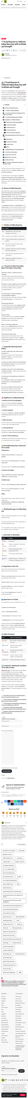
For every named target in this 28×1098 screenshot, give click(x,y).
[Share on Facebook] (5, 50)
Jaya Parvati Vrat (7, 916)
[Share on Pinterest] (12, 801)
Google (19, 876)
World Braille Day (20, 954)
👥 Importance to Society (10, 157)
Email (5, 726)
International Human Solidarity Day (12, 905)
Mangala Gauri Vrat (8, 924)
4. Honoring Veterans (11, 130)
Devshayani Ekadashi (8, 865)
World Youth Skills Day (9, 972)
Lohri (17, 920)
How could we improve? (7, 730)
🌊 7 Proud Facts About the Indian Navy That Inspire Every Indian (14, 113)
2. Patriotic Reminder (11, 124)
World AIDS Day (7, 954)
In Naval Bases (9, 139)
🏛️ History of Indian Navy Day (11, 108)
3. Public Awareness (10, 127)
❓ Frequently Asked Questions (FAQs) (13, 117)
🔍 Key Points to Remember (10, 152)
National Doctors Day (8, 935)
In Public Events (9, 144)
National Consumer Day (9, 931)
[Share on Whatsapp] (9, 50)
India (18, 884)
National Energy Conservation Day (12, 939)
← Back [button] (3, 717)
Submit (21, 1071)
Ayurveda (21, 850)
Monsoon (19, 924)
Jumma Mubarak (20, 916)
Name (5, 721)
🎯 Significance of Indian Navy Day (12, 119)
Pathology (5, 942)
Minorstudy (7, 53)
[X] (11, 1080)
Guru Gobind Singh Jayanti (10, 880)
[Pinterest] (17, 1080)
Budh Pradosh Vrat (8, 858)
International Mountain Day (10, 909)
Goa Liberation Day (8, 876)
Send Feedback (6, 771)
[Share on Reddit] (25, 801)
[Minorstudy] (5, 1)
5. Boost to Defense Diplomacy (13, 132)
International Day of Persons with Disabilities (12, 901)
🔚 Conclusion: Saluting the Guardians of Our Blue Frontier (13, 163)
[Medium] (20, 1080)
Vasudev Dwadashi (8, 950)
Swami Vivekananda (8, 946)
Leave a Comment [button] (22, 844)
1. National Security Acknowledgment (14, 122)
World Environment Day (9, 965)
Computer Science (19, 861)
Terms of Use (9, 1095)
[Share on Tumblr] (21, 801)
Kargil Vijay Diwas (7, 920)
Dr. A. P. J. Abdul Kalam (9, 869)
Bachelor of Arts (7, 854)
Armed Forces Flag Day (9, 850)
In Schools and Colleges (11, 141)
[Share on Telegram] (9, 804)
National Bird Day (17, 928)
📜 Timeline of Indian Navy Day (11, 110)
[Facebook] (9, 1080)
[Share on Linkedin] (18, 801)
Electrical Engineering (8, 873)
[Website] (26, 823)
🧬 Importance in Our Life (10, 154)
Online (7, 147)
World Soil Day (7, 968)
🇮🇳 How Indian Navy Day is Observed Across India (13, 136)
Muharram (5, 928)
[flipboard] (22, 1080)
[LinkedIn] (18, 1080)
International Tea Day (9, 913)
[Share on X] (7, 50)
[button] (22, 1095)
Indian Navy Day (11, 778)
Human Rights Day (8, 884)
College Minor (6, 861)
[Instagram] (15, 1080)
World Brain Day (7, 957)
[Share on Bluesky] (15, 804)
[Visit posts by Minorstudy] (2, 823)
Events (3, 38)
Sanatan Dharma (16, 942)
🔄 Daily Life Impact (9, 159)
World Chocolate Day (8, 961)
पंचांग (20, 972)
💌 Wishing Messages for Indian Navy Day (14, 149)
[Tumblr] (26, 1080)
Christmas (19, 858)
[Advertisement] (14, 23)
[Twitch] (24, 1080)
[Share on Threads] (12, 804)
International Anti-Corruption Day (12, 891)
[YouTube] (13, 1080)
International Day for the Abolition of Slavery (13, 896)
